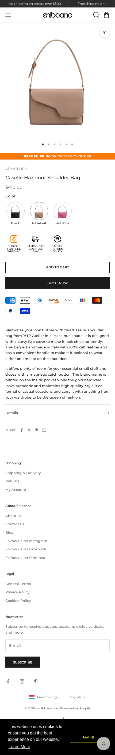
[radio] (15, 214)
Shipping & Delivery (23, 473)
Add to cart (57, 267)
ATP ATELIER (16, 169)
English (75, 697)
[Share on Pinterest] (36, 430)
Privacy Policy (17, 592)
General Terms (18, 584)
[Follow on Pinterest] (36, 681)
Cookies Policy (18, 600)
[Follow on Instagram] (22, 681)
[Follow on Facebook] (8, 681)
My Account (15, 489)
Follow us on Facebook (25, 549)
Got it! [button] (88, 737)
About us (13, 516)
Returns (12, 481)
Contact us (14, 524)
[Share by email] (44, 430)
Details (11, 413)
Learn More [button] (19, 746)
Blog (9, 532)
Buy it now (57, 283)
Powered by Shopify (75, 708)
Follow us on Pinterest (25, 557)
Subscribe (22, 662)
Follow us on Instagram (26, 541)
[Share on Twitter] (29, 430)
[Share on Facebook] (22, 430)
